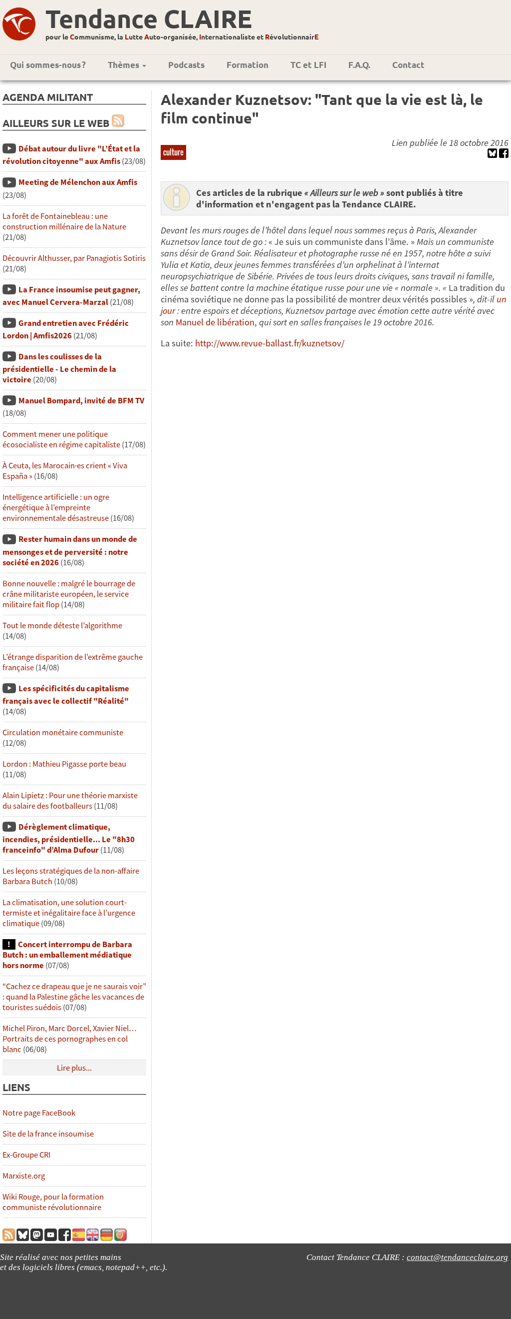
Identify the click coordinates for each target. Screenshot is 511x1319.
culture (173, 151)
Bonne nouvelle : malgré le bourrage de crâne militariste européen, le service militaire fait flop (68, 594)
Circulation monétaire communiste (62, 732)
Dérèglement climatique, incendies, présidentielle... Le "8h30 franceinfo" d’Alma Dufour (68, 838)
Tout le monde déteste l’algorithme (62, 625)
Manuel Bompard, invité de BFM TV (81, 400)
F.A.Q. (359, 64)
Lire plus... (74, 1068)
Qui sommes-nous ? (48, 64)
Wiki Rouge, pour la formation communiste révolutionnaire (53, 1202)
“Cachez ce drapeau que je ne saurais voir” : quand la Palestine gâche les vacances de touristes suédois (74, 997)
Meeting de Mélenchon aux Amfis (77, 182)
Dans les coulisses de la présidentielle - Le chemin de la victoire (59, 368)
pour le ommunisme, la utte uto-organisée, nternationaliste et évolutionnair (181, 36)
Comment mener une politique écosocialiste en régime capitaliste (61, 439)
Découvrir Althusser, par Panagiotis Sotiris (74, 258)
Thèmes (124, 64)
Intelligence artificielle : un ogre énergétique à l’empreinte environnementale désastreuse (55, 507)
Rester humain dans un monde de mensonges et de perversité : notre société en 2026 (69, 550)
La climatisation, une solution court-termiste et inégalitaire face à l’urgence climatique (68, 913)
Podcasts (186, 64)
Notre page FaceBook (38, 1113)
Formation (247, 64)
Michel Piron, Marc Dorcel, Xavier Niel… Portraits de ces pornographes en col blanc (69, 1039)
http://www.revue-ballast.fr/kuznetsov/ (269, 343)
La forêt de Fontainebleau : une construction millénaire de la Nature (64, 221)
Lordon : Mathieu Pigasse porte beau (64, 764)
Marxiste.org (23, 1176)
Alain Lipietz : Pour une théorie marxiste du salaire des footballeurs (70, 800)
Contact (408, 64)
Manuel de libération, (216, 322)
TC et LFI (308, 64)
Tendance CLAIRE (148, 18)
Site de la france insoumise (48, 1134)
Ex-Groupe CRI (26, 1155)
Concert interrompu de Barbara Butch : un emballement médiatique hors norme (67, 955)
